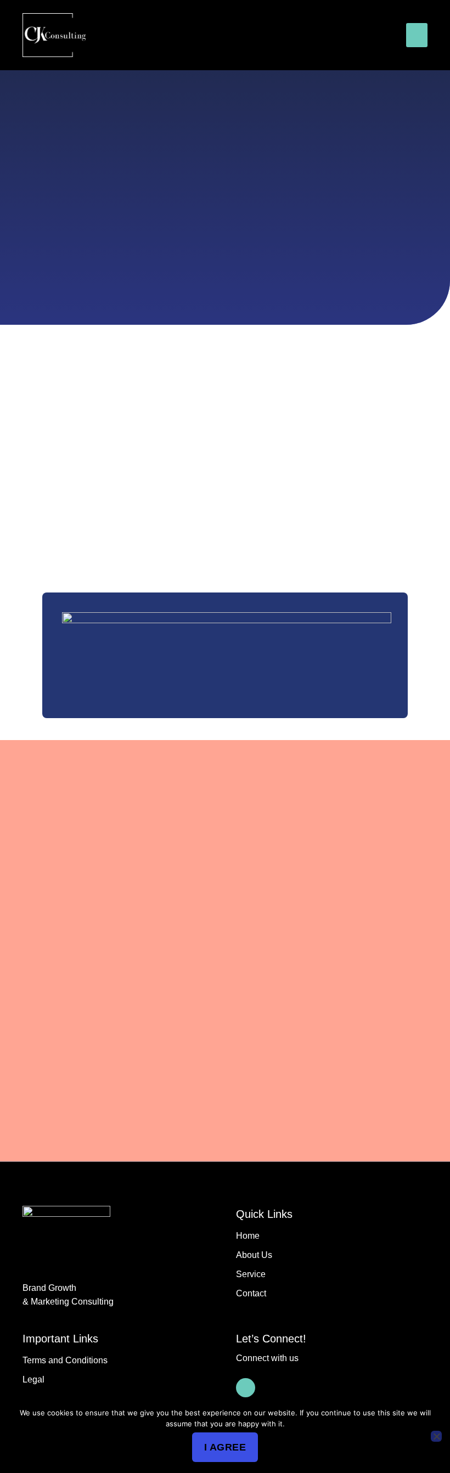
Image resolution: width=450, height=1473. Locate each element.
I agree (225, 1447)
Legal (33, 1379)
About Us (254, 1255)
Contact (251, 1293)
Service (251, 1274)
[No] (436, 1436)
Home (248, 1235)
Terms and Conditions (65, 1360)
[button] (417, 35)
